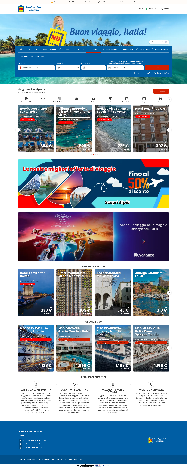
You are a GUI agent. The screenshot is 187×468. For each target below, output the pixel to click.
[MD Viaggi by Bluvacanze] (157, 440)
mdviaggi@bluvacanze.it (31, 444)
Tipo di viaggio (23, 57)
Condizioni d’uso (163, 73)
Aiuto (141, 9)
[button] (169, 99)
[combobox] (36, 67)
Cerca (157, 68)
